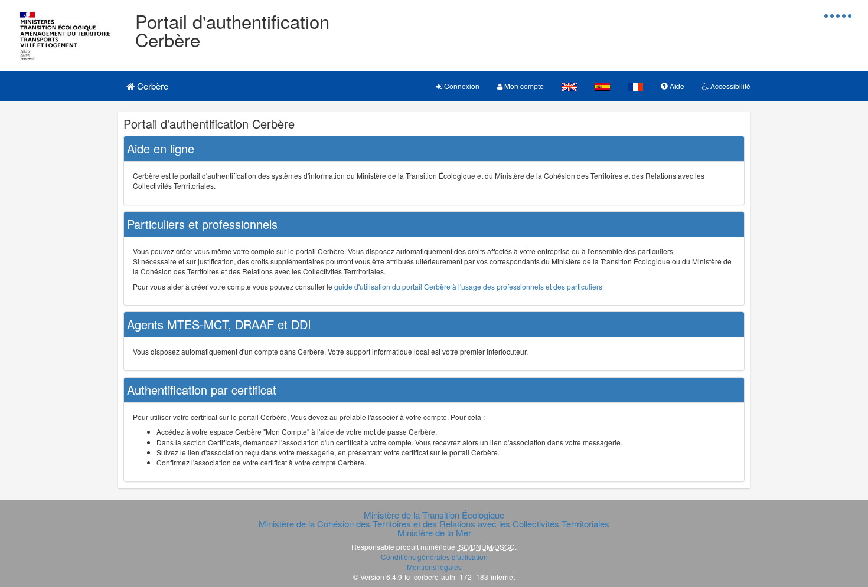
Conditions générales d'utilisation (434, 557)
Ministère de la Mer (434, 532)
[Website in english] (569, 86)
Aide (676, 86)
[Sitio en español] (602, 86)
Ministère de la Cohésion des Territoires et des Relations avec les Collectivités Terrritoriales (434, 523)
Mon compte (523, 86)
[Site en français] (635, 86)
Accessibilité (729, 86)
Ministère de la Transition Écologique (434, 515)
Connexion (460, 86)
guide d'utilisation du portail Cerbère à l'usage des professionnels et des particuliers (468, 286)
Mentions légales (434, 567)
